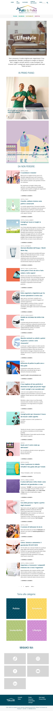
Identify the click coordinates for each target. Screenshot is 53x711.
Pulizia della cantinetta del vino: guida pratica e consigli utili (27, 154)
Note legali (42, 697)
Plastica (27, 462)
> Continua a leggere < (18, 117)
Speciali (35, 268)
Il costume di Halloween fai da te (31, 527)
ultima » (32, 586)
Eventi (26, 525)
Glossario (25, 2)
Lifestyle (37, 16)
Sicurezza (21, 16)
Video (19, 699)
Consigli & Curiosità (29, 563)
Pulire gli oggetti (29, 315)
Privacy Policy (42, 699)
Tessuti (26, 199)
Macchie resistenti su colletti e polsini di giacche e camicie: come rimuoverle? (33, 341)
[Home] (26, 9)
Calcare (31, 268)
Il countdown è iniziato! (28, 173)
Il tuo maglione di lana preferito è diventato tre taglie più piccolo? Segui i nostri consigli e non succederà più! (33, 387)
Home (12, 2)
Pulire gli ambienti (29, 220)
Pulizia (15, 16)
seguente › (27, 586)
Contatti (20, 697)
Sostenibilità (29, 16)
